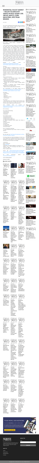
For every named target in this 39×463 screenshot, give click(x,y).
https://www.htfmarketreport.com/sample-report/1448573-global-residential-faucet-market (12, 64)
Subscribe (28, 445)
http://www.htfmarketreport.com (9, 155)
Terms (4, 450)
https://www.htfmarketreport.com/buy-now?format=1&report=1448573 (13, 135)
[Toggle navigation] (3, 6)
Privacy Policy (5, 452)
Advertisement (5, 453)
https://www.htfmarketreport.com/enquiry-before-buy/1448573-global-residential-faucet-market (12, 90)
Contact (4, 454)
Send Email (7, 144)
